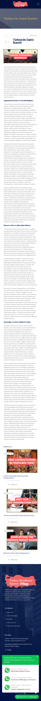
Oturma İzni (9, 612)
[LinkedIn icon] (20, 694)
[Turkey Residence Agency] (20, 4)
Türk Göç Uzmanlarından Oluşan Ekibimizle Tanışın (18, 515)
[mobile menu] (38, 4)
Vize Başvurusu (11, 622)
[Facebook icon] (16, 694)
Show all (33, 35)
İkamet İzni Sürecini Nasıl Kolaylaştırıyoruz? (16, 553)
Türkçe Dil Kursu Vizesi (13, 626)
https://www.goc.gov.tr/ (21, 600)
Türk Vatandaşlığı (11, 616)
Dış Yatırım (9, 619)
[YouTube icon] (18, 694)
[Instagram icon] (23, 694)
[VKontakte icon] (25, 694)
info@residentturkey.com (17, 640)
